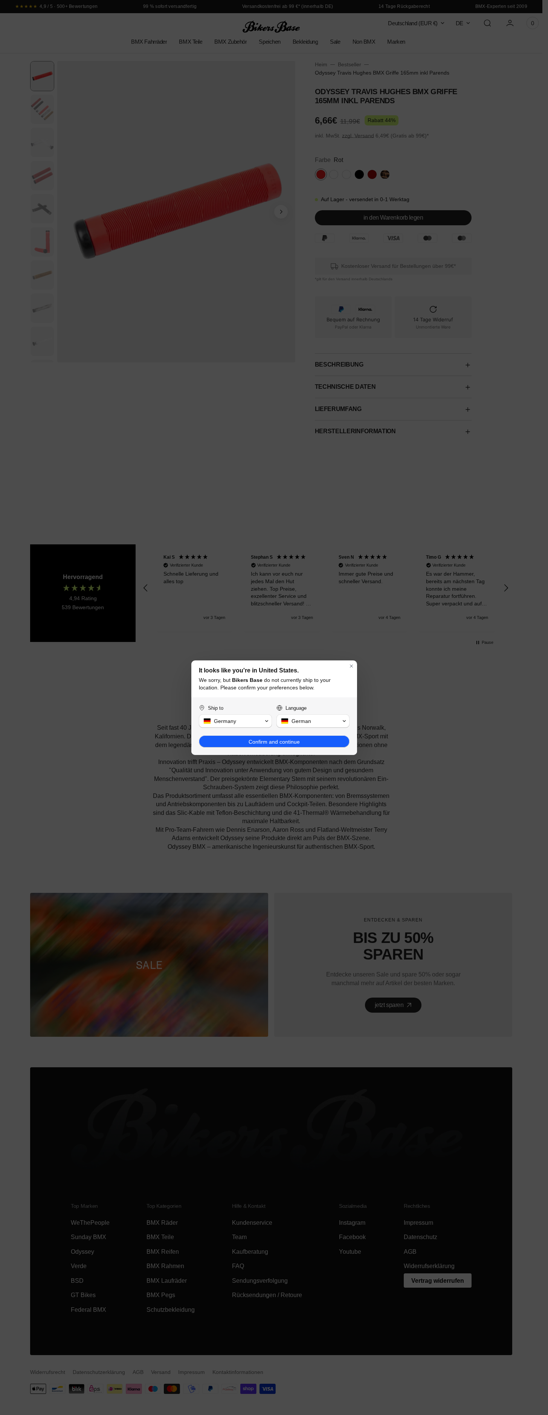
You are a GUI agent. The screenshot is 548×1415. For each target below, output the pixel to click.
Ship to (215, 708)
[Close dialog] (351, 666)
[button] (235, 721)
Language (296, 708)
